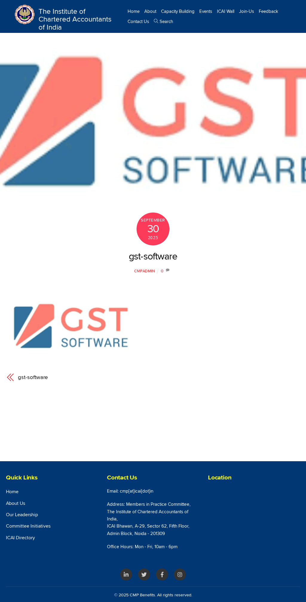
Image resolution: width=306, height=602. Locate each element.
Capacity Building (178, 11)
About (150, 11)
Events (205, 11)
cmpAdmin (144, 271)
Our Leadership (22, 515)
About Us (15, 503)
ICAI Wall (225, 11)
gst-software (153, 256)
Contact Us (138, 21)
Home (134, 11)
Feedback (268, 11)
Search (165, 21)
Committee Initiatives (28, 526)
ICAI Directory (20, 538)
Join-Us (246, 11)
